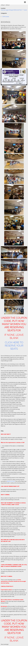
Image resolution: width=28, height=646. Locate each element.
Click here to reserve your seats (14, 345)
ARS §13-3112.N (11, 481)
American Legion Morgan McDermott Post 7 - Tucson (14, 10)
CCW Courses (5, 16)
